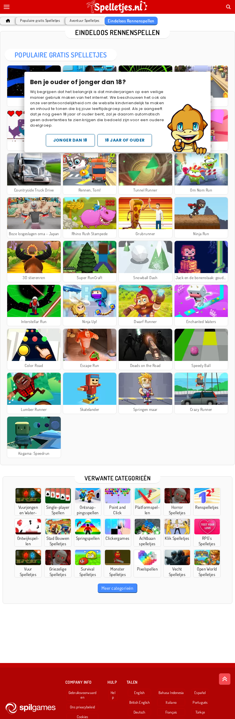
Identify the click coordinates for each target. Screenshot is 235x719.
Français (171, 712)
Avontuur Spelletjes (84, 20)
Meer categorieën (117, 588)
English (139, 692)
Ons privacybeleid (82, 707)
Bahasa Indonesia (171, 692)
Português (200, 702)
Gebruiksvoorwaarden (82, 694)
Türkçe (200, 712)
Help (113, 694)
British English (139, 702)
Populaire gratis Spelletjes (40, 20)
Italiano (171, 702)
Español (200, 692)
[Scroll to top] (224, 679)
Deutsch (139, 712)
